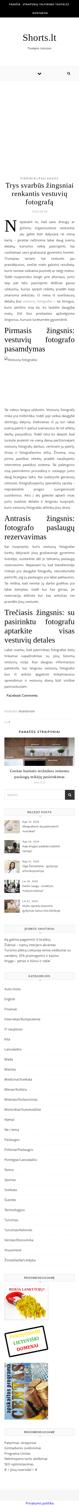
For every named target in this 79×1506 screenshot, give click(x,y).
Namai (9, 1119)
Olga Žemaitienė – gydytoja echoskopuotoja (40, 868)
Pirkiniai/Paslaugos (39, 178)
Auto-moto (12, 989)
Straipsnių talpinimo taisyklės (46, 4)
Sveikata (10, 1190)
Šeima (9, 1169)
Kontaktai (40, 13)
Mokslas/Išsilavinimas (21, 1099)
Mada (8, 1059)
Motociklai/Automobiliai (22, 1109)
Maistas (10, 1069)
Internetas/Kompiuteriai (22, 1019)
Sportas (10, 1180)
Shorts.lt (39, 38)
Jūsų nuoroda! (20, 1469)
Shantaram (26, 711)
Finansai (10, 1009)
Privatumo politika (40, 1503)
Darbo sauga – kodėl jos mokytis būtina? (37, 888)
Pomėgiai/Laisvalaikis (20, 1159)
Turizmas (11, 1220)
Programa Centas (17, 1453)
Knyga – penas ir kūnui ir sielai (27, 961)
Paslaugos (12, 1139)
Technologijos (14, 1210)
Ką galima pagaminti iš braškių (27, 939)
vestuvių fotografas (37, 301)
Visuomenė (12, 1250)
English (9, 999)
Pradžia (14, 4)
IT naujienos (13, 1029)
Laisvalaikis (13, 1049)
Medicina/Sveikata (18, 1079)
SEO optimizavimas (19, 1464)
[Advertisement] (39, 121)
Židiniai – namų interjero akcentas (30, 945)
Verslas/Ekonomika (18, 1240)
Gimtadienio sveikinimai (22, 1448)
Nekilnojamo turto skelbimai (25, 1458)
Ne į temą (11, 1129)
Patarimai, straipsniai (20, 1443)
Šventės (10, 1200)
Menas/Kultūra (15, 1089)
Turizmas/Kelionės (18, 1230)
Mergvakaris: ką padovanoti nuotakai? (40, 828)
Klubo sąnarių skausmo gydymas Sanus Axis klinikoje (41, 908)
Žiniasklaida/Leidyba (20, 1260)
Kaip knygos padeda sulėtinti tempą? (41, 848)
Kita (7, 1039)
